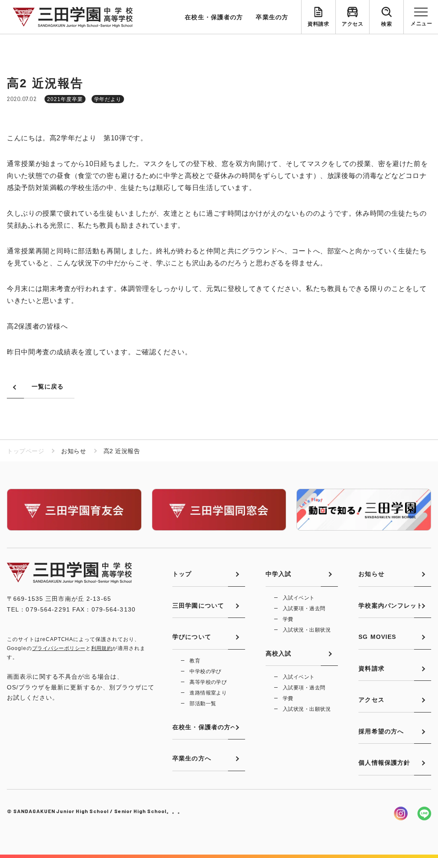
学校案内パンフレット (390, 605)
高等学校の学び (208, 682)
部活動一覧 (202, 704)
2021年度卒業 (65, 99)
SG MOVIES (377, 636)
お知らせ (371, 573)
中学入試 (278, 573)
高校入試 (278, 653)
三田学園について (198, 605)
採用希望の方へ (381, 731)
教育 (194, 661)
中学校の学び (205, 671)
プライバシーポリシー (59, 648)
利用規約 (101, 648)
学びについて (191, 636)
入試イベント (299, 598)
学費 (288, 619)
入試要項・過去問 (304, 609)
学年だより (108, 99)
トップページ (25, 451)
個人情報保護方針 (384, 762)
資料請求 (318, 24)
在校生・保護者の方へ (204, 727)
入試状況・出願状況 (307, 630)
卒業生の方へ (191, 758)
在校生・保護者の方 (214, 17)
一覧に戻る (48, 386)
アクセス (352, 24)
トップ (182, 573)
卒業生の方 (272, 17)
